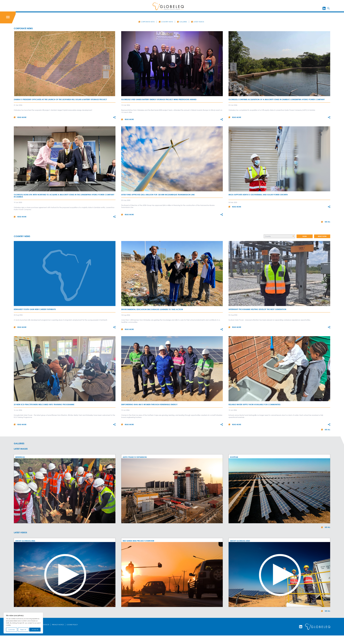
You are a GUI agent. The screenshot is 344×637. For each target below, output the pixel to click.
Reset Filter (322, 236)
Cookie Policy (72, 625)
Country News (167, 22)
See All (327, 222)
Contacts (45, 625)
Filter (305, 236)
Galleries (183, 22)
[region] (23, 622)
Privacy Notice (58, 625)
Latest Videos (198, 22)
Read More (21, 117)
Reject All (23, 629)
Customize (11, 629)
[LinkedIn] (324, 8)
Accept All (35, 629)
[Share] (114, 117)
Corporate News (148, 22)
